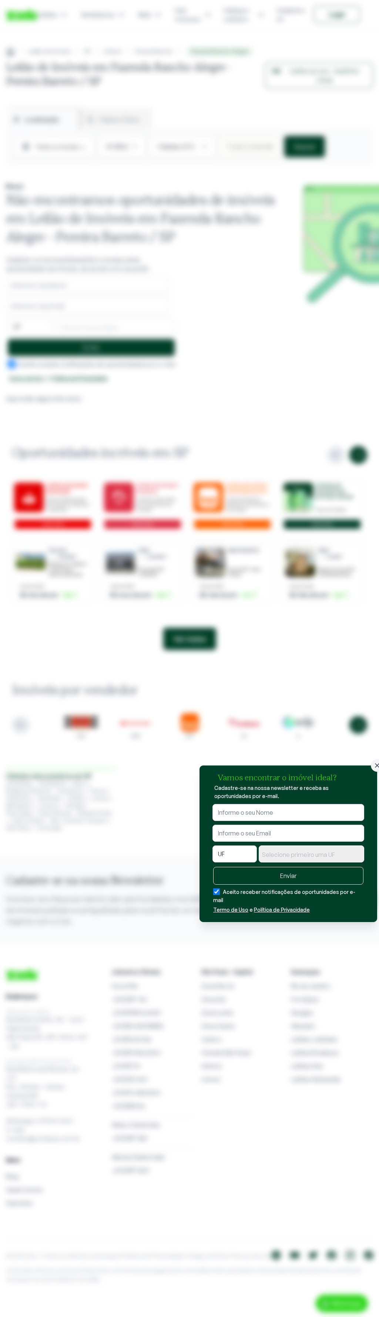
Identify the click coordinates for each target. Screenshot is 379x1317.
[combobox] (311, 853)
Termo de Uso (230, 910)
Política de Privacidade (282, 910)
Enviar (288, 875)
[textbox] (311, 854)
